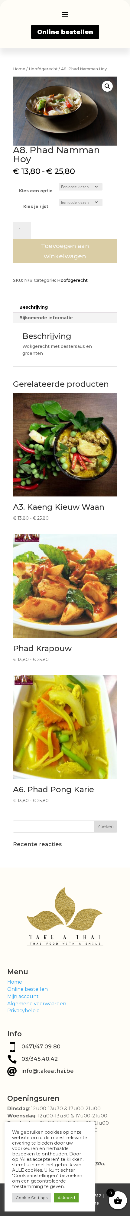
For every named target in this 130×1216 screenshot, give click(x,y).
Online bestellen (65, 32)
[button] (107, 86)
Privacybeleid (23, 1010)
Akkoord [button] (66, 1197)
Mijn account (23, 996)
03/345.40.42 (39, 1059)
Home (19, 69)
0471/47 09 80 (40, 1046)
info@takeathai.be (47, 1071)
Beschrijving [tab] (33, 307)
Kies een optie (36, 191)
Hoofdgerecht (43, 69)
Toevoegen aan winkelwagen (65, 251)
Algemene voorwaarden (36, 1004)
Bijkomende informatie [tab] (46, 317)
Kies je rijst (35, 206)
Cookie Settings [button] (31, 1197)
